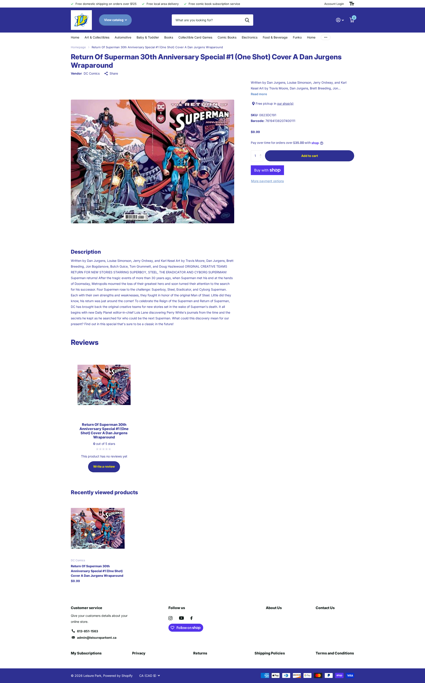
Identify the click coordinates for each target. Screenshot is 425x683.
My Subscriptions (86, 653)
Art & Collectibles (97, 37)
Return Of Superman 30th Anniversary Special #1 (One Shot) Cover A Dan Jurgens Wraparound (97, 570)
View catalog (114, 20)
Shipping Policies (270, 653)
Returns (200, 653)
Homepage (78, 47)
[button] (261, 152)
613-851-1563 (87, 631)
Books (168, 37)
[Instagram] (170, 618)
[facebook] (191, 618)
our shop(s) (285, 103)
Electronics (249, 37)
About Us (274, 608)
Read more (259, 94)
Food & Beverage (275, 37)
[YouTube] (181, 618)
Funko (297, 37)
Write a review (104, 466)
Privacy (138, 653)
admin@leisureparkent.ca (96, 637)
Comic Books (227, 37)
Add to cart (309, 156)
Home (75, 37)
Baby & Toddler (148, 37)
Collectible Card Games (195, 37)
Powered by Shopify (118, 675)
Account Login (334, 4)
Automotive (123, 37)
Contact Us (325, 608)
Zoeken (247, 19)
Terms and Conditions (335, 653)
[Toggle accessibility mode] (351, 4)
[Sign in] (340, 20)
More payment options (267, 181)
